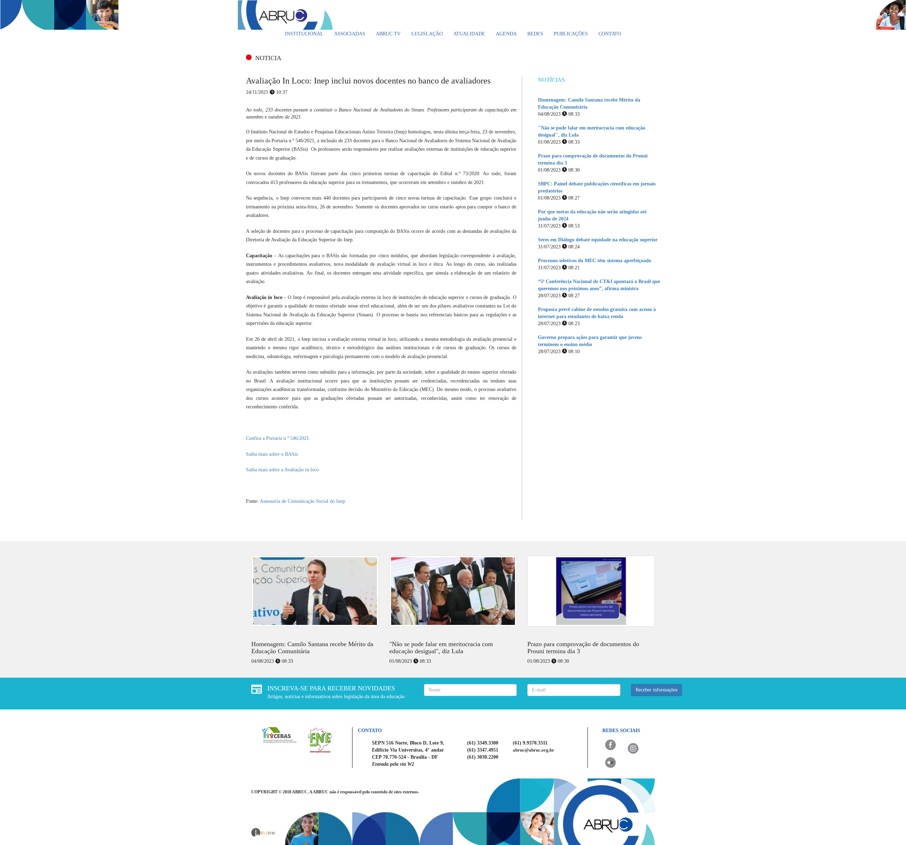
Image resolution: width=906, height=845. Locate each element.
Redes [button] (535, 33)
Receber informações (656, 689)
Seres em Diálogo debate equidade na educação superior (598, 239)
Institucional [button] (304, 33)
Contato (609, 33)
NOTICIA (268, 58)
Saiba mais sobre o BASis (272, 454)
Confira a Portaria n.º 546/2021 (277, 438)
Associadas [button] (349, 33)
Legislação (427, 33)
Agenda (506, 33)
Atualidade (469, 33)
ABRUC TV (388, 33)
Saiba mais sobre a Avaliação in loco (282, 469)
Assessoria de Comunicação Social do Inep (302, 501)
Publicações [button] (571, 33)
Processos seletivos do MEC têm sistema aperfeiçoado (594, 260)
